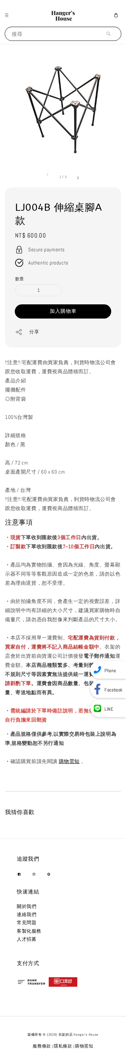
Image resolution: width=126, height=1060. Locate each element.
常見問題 (26, 922)
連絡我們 (26, 914)
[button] (8, 15)
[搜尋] (110, 33)
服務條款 (42, 1046)
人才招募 (26, 939)
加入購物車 (63, 311)
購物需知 (69, 761)
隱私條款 (63, 1046)
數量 (19, 279)
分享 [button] (34, 332)
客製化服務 (29, 931)
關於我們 (26, 906)
